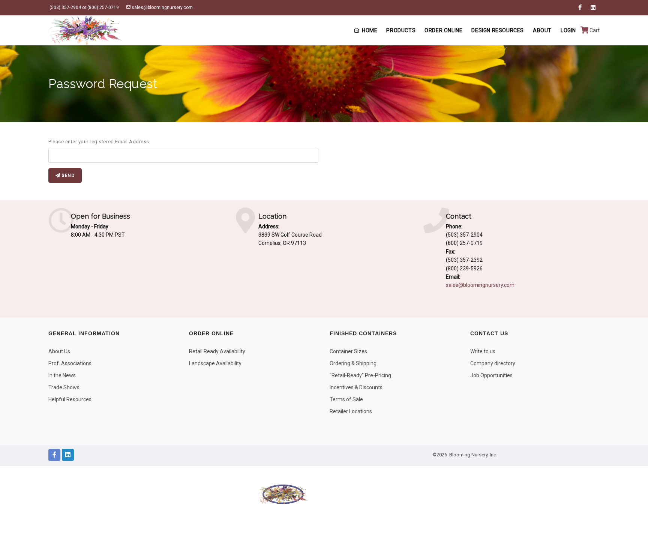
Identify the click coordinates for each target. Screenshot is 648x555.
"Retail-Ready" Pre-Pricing (360, 375)
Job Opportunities (491, 375)
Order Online (443, 30)
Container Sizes (348, 351)
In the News (62, 375)
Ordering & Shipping (353, 363)
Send (67, 175)
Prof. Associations (70, 363)
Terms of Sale (346, 399)
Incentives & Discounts (356, 387)
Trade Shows (64, 387)
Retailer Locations (351, 411)
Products (401, 30)
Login (568, 30)
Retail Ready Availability (217, 351)
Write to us (482, 351)
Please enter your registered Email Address (98, 141)
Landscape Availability (215, 363)
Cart (594, 30)
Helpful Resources (70, 399)
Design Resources (497, 30)
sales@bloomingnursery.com (161, 7)
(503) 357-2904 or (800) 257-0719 (83, 7)
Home (369, 30)
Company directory (492, 363)
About (542, 30)
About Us (59, 351)
